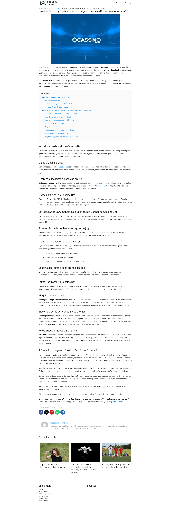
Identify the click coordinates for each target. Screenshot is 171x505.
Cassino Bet (64, 167)
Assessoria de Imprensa (60, 423)
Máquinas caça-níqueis (52, 127)
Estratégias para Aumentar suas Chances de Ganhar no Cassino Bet (66, 110)
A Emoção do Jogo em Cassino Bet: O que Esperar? (60, 137)
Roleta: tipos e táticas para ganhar (56, 133)
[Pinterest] (51, 412)
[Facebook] (41, 412)
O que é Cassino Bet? (52, 101)
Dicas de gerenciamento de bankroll (57, 117)
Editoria (128, 3)
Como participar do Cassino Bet (56, 107)
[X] (46, 412)
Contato (119, 3)
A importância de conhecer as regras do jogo (60, 114)
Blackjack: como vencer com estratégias (59, 130)
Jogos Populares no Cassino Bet (54, 124)
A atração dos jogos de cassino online (58, 104)
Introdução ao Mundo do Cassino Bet (55, 97)
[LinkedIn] (62, 412)
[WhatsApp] (57, 412)
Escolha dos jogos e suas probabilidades (59, 120)
